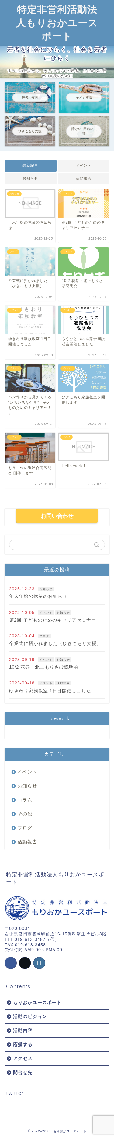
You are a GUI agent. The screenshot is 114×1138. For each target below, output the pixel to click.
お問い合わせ (57, 516)
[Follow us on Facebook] (11, 963)
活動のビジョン (30, 1016)
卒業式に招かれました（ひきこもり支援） (55, 643)
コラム (25, 799)
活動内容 (23, 1030)
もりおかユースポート (37, 1002)
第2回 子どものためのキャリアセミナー (52, 619)
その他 (25, 813)
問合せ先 (23, 1072)
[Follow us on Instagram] (39, 963)
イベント (84, 165)
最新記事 (30, 165)
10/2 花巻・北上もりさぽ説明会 (44, 667)
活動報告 (84, 178)
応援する (23, 1044)
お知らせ (30, 178)
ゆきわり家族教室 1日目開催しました (50, 690)
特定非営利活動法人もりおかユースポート (57, 22)
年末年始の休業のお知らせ (38, 596)
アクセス (23, 1058)
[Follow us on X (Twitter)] (25, 963)
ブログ (44, 636)
